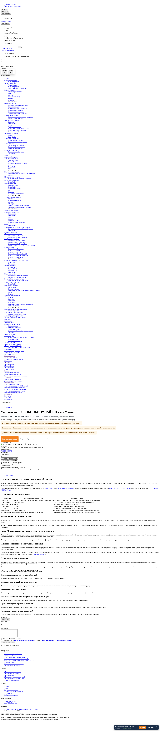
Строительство (9, 382)
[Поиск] (21, 47)
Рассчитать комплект (9, 439)
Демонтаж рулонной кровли (13, 381)
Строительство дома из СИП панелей (16, 386)
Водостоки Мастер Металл (16, 222)
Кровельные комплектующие (13, 359)
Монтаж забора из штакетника (14, 678)
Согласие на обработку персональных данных (19, 660)
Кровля (6, 78)
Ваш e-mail (4, 625)
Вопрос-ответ (8, 475)
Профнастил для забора (11, 239)
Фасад (6, 155)
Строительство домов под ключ (14, 351)
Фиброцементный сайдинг (12, 197)
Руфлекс (10, 98)
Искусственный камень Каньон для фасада (21, 173)
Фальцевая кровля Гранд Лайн (17, 113)
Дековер (10, 199)
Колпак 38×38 (12, 267)
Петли (10, 292)
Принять (142, 727)
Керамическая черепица (15, 140)
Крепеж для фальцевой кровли (18, 105)
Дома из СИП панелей (11, 352)
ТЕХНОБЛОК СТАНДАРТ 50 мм (120, 488)
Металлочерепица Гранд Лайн (17, 88)
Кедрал (10, 202)
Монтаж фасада (9, 366)
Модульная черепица (11, 133)
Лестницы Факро (9, 342)
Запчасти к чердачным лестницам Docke (21, 337)
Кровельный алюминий (15, 110)
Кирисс (10, 175)
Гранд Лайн (12, 123)
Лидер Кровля (12, 85)
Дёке (9, 168)
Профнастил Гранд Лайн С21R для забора (21, 245)
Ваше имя (4, 621)
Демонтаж (7, 377)
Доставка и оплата (10, 4)
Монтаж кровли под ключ (12, 672)
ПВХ (6, 224)
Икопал (10, 93)
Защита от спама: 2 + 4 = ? (9, 638)
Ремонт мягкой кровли (11, 372)
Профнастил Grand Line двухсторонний (20, 331)
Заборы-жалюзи (9, 247)
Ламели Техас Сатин (14, 252)
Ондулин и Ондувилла (11, 150)
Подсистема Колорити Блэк (17, 314)
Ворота (10, 297)
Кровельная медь (13, 107)
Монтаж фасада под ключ (12, 673)
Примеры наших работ (11, 680)
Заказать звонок (9, 53)
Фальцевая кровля (10, 103)
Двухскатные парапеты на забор (18, 275)
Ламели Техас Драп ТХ (15, 250)
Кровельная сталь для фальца (17, 108)
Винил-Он (11, 162)
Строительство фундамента (13, 392)
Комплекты (11, 301)
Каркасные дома (9, 354)
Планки (10, 294)
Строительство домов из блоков (14, 387)
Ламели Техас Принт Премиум (18, 255)
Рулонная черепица (14, 97)
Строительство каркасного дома (14, 391)
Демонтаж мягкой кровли (12, 379)
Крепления (11, 302)
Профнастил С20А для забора (17, 244)
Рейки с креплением (14, 311)
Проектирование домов (11, 384)
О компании (8, 394)
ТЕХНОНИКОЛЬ (13, 220)
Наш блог (7, 397)
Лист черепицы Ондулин (16, 152)
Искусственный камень (11, 172)
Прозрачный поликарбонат (16, 147)
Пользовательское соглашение (14, 664)
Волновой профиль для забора (14, 279)
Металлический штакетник (13, 234)
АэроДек (11, 122)
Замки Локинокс (13, 289)
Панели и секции (13, 306)
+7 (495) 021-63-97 (6, 48)
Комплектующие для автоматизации (16, 309)
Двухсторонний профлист (12, 327)
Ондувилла (11, 153)
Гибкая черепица (9, 90)
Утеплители (8, 361)
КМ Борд (11, 204)
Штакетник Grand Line (15, 235)
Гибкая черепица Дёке (15, 92)
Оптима (10, 219)
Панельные (11, 262)
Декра (10, 125)
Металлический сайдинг (12, 177)
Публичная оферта (10, 662)
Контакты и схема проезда (12, 6)
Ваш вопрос (4, 628)
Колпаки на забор (10, 265)
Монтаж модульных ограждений (14, 677)
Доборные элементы (10, 80)
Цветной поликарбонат (15, 148)
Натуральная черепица (11, 138)
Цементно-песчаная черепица (17, 142)
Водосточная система (11, 210)
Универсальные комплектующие (18, 205)
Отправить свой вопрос (8, 642)
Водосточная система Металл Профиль (20, 229)
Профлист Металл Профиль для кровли (20, 117)
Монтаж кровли (9, 364)
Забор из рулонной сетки (12, 324)
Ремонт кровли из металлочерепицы (16, 376)
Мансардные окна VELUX (12, 344)
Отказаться (151, 727)
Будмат (10, 135)
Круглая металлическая (11, 212)
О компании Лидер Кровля (13, 654)
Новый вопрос (5, 619)
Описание (7, 474)
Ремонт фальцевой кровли (12, 374)
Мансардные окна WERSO (12, 346)
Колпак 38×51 (12, 269)
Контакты (7, 396)
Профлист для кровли (11, 115)
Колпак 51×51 (12, 270)
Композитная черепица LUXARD (19, 128)
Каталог (3, 683)
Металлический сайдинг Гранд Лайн (19, 178)
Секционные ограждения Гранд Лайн (16, 260)
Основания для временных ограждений (20, 304)
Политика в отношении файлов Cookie (16, 659)
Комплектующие (13, 339)
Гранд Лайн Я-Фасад (14, 188)
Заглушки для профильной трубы (15, 317)
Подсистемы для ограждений (13, 312)
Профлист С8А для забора (16, 240)
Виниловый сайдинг (11, 158)
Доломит (11, 192)
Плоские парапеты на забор (17, 277)
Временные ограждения (12, 295)
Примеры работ (9, 369)
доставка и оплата (39, 554)
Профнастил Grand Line (15, 118)
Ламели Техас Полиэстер (16, 249)
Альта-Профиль (13, 160)
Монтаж (7, 362)
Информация (5, 650)
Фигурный (11, 332)
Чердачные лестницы (15, 341)
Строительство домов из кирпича (15, 389)
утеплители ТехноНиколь (66, 488)
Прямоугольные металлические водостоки (17, 227)
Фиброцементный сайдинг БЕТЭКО (19, 207)
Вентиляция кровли (10, 357)
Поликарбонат (9, 143)
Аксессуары (12, 287)
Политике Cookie (127, 728)
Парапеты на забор (10, 274)
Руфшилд (11, 100)
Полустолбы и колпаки (11, 282)
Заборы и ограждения (11, 232)
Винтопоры (8, 321)
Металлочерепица (10, 83)
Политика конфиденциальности (14, 657)
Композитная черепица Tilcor (17, 130)
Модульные (11, 264)
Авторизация (8, 17)
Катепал (10, 95)
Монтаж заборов (9, 367)
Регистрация (8, 18)
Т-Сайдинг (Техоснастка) (16, 193)
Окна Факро (8, 349)
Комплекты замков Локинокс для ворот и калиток (24, 290)
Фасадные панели (10, 183)
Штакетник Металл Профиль (17, 237)
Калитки (11, 299)
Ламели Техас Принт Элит (16, 257)
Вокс (9, 165)
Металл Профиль (13, 81)
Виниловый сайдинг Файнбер (17, 163)
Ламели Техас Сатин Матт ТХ (17, 254)
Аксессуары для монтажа (16, 145)
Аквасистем (12, 214)
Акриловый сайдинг (11, 157)
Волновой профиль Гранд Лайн (18, 280)
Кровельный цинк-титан (16, 112)
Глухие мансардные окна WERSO (19, 347)
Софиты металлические (11, 180)
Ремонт (6, 371)
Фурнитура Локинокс (11, 285)
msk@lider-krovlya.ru (7, 50)
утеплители (48, 488)
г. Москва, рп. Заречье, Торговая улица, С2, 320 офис (21, 709)
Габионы (7, 319)
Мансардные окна (10, 334)
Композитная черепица (11, 120)
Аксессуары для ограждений (13, 316)
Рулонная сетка (9, 322)
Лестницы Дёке (9, 336)
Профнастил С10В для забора (17, 242)
